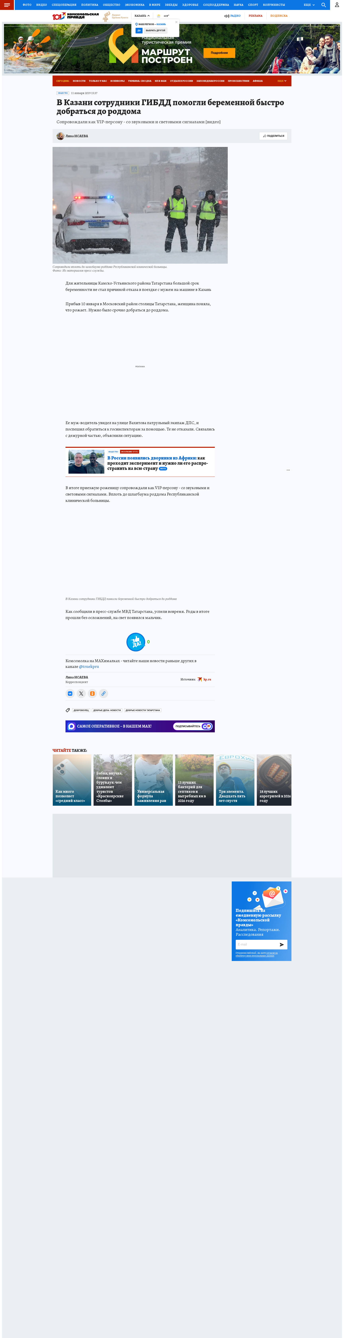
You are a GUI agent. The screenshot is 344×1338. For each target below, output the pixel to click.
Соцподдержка (216, 5)
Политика (89, 5)
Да (139, 30)
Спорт (253, 5)
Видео (41, 5)
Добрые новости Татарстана (143, 710)
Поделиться (275, 135)
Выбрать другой (155, 30)
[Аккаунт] (337, 5)
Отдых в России (181, 81)
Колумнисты (274, 5)
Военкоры (117, 81)
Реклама (255, 16)
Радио (235, 16)
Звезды (171, 5)
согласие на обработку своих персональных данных (257, 954)
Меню (7, 5)
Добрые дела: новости (107, 710)
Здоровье (190, 5)
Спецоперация (64, 5)
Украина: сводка (139, 81)
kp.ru (207, 679)
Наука (238, 5)
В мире (154, 5)
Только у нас (98, 81)
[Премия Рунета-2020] (113, 16)
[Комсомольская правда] (76, 16)
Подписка (278, 16)
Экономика (134, 5)
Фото (27, 5)
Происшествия (238, 81)
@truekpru (89, 666)
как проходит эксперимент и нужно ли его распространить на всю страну (157, 463)
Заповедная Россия (210, 81)
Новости (79, 81)
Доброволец (81, 710)
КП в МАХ (160, 81)
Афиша (258, 81)
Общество (111, 5)
